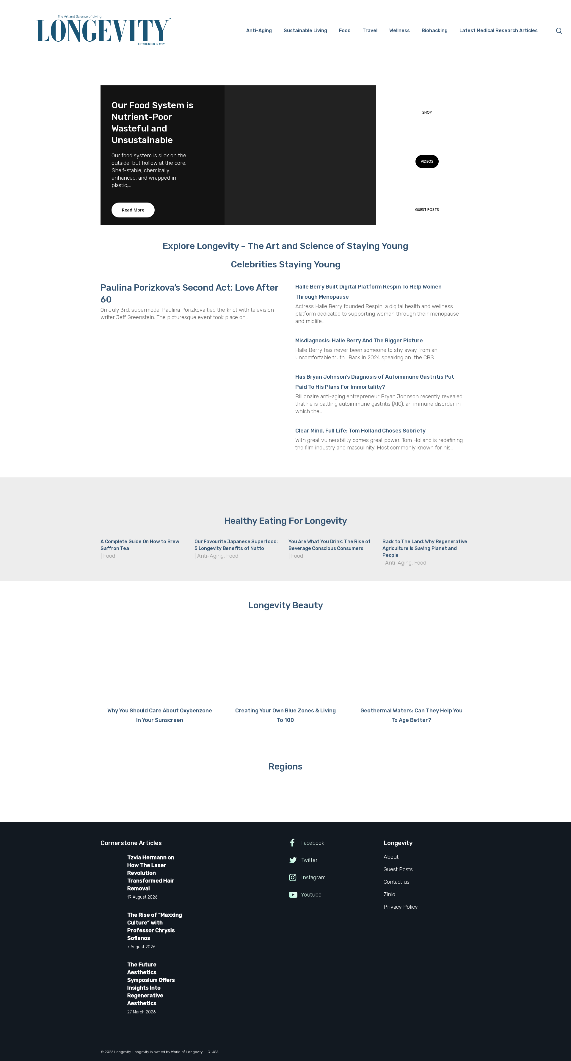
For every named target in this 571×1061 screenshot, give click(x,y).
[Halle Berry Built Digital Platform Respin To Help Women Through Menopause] (379, 309)
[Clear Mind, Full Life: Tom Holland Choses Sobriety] (379, 444)
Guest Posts (398, 869)
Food (109, 556)
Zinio (389, 894)
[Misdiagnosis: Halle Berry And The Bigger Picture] (379, 354)
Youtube (310, 894)
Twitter (309, 860)
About (391, 857)
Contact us (397, 882)
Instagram (313, 877)
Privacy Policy (401, 907)
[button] (427, 112)
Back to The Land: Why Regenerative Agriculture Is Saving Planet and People (424, 548)
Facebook (312, 843)
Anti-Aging (210, 556)
